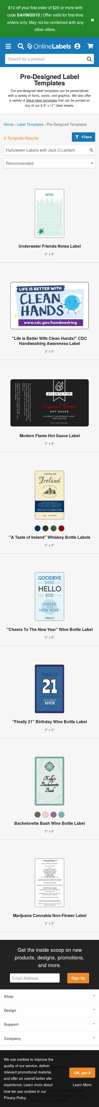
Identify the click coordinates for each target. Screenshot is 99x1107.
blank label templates (41, 100)
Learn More (82, 1084)
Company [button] (12, 1038)
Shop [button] (8, 996)
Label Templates (30, 124)
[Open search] (89, 59)
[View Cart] (90, 46)
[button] (8, 46)
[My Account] (77, 46)
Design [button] (10, 1010)
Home (8, 124)
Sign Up (78, 978)
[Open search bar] (20, 46)
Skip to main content (18, 25)
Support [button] (11, 1024)
